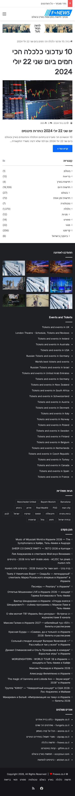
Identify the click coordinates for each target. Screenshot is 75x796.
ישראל (16, 513)
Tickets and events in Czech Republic (48, 453)
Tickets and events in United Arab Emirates (45, 373)
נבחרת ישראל (64, 519)
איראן (29, 507)
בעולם (67, 171)
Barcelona (65, 501)
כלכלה (67, 208)
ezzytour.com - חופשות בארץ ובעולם (50, 754)
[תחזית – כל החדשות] (14, 268)
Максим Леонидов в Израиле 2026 (49, 668)
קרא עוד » (62, 148)
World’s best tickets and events (52, 361)
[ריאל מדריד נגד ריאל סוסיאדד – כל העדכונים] (37, 284)
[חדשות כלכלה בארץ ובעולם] (37, 28)
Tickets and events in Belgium (53, 442)
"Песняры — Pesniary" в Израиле (50, 586)
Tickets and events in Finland (53, 436)
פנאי (68, 225)
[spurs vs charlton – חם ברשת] (14, 300)
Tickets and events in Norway (53, 419)
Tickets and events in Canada (53, 465)
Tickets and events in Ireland (53, 338)
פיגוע (51, 519)
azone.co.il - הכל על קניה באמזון (52, 731)
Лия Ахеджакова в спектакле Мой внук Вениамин (41, 553)
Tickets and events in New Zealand (50, 384)
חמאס (38, 513)
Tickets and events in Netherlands (50, 448)
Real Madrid (42, 507)
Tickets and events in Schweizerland (49, 396)
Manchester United (26, 501)
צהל (42, 519)
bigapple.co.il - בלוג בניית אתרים (52, 719)
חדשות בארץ (63, 181)
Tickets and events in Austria (53, 402)
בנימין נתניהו (64, 513)
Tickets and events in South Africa (50, 390)
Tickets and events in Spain (54, 471)
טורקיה (27, 513)
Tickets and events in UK (55, 327)
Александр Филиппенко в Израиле (50, 673)
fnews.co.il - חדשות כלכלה (55, 742)
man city (66, 507)
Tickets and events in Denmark (52, 407)
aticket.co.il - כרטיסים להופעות (53, 759)
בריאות (66, 176)
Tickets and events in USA (54, 350)
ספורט (67, 219)
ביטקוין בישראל (60, 235)
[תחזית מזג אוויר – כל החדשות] (61, 301)
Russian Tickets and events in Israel (49, 367)
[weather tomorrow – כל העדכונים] (14, 283)
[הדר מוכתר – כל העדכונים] (37, 267)
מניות (65, 214)
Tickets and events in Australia (52, 344)
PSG (55, 507)
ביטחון (19, 507)
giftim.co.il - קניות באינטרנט (55, 748)
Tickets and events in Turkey (53, 459)
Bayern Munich (48, 501)
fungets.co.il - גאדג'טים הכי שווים (52, 725)
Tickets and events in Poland (53, 425)
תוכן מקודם (66, 529)
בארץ (50, 779)
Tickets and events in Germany (52, 379)
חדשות (68, 779)
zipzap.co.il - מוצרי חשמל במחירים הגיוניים (47, 736)
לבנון (7, 513)
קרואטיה (32, 519)
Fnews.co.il (59, 774)
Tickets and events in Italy (55, 413)
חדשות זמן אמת (61, 198)
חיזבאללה (50, 513)
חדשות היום (64, 187)
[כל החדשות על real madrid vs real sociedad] (61, 285)
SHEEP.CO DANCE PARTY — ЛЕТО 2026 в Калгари (41, 548)
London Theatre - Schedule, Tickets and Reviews (42, 332)
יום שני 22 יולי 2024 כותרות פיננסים (46, 131)
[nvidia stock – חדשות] (61, 267)
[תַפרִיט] (4, 15)
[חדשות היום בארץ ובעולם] (58, 13)
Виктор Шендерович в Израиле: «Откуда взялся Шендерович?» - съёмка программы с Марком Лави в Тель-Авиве (38, 605)
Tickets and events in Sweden (52, 430)
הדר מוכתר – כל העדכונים (53, 3)
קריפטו (66, 230)
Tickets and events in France (53, 476)
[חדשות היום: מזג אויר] (37, 300)
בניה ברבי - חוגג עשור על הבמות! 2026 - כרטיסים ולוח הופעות (37, 568)
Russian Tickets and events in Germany (47, 355)
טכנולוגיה (65, 203)
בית (68, 41)
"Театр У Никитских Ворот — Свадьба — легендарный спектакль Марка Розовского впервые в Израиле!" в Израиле (38, 577)
